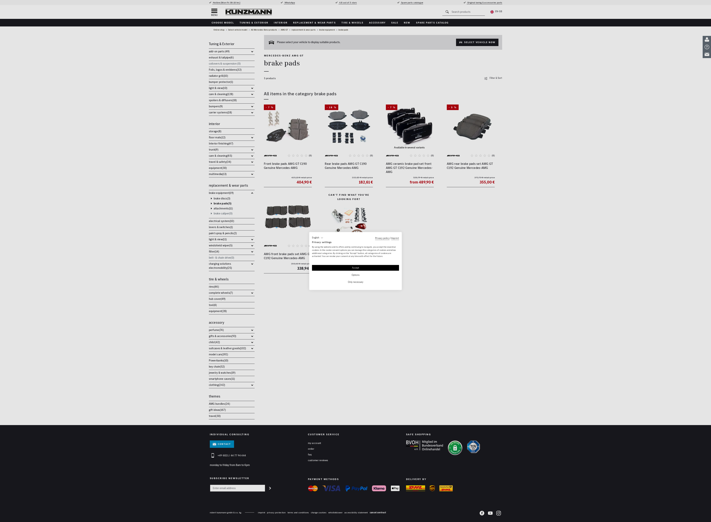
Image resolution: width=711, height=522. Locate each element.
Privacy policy (382, 238)
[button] (317, 237)
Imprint (395, 238)
